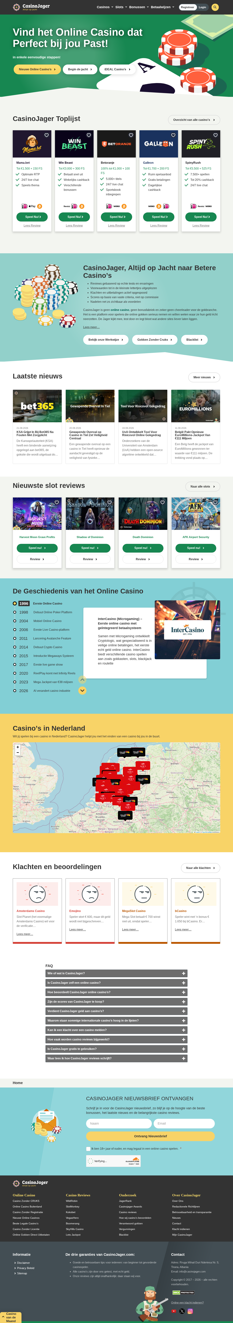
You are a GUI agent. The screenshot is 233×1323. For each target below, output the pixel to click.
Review (35, 559)
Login (202, 7)
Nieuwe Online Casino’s (35, 69)
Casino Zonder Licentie (26, 1229)
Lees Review (32, 225)
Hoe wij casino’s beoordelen (135, 1217)
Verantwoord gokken (131, 1223)
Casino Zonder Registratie (28, 1212)
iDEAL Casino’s (115, 69)
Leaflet (197, 832)
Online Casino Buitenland (27, 1206)
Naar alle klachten (198, 867)
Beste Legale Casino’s (25, 1223)
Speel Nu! (32, 216)
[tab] (116, 973)
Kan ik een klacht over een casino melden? (77, 1030)
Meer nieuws (202, 377)
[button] (143, 779)
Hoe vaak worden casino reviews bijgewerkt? (79, 1039)
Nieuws (176, 1217)
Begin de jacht (78, 69)
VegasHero (72, 1217)
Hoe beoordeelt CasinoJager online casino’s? (79, 992)
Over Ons (177, 1200)
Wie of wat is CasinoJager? (66, 973)
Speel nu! (35, 547)
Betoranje (107, 162)
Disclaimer (23, 1262)
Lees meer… (91, 327)
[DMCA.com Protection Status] (184, 1292)
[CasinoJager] (35, 7)
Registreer (187, 7)
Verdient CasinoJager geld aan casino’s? (76, 1011)
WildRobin (72, 1200)
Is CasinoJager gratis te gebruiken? (72, 1048)
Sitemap (22, 1273)
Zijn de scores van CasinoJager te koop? (76, 1001)
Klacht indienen (181, 1229)
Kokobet (70, 1212)
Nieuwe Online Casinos (26, 1217)
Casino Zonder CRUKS (26, 1200)
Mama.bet (23, 162)
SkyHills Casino (75, 1229)
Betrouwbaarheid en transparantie (192, 1212)
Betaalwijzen (161, 7)
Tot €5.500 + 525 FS (198, 168)
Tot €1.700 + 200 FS (156, 168)
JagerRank (125, 1200)
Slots (119, 7)
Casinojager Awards (130, 1206)
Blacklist (192, 339)
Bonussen (137, 7)
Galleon (148, 162)
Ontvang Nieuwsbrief (150, 1136)
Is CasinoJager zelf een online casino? (74, 982)
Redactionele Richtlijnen (186, 1206)
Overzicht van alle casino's (192, 119)
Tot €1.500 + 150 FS (29, 168)
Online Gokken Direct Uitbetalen (31, 1234)
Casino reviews (128, 1212)
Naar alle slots (201, 486)
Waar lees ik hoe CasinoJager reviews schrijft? (80, 1058)
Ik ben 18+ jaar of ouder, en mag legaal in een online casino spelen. (136, 1148)
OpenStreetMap (207, 832)
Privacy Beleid (25, 1268)
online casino (120, 309)
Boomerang (72, 1223)
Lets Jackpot (73, 1234)
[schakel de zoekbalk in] (215, 7)
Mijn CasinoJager (182, 1234)
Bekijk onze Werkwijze (103, 339)
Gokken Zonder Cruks (152, 339)
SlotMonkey (72, 1206)
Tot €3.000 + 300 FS (72, 168)
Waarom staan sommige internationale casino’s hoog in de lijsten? (93, 1020)
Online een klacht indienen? (187, 1302)
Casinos (103, 7)
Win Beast (66, 162)
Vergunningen (127, 1229)
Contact (176, 1223)
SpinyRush (193, 162)
